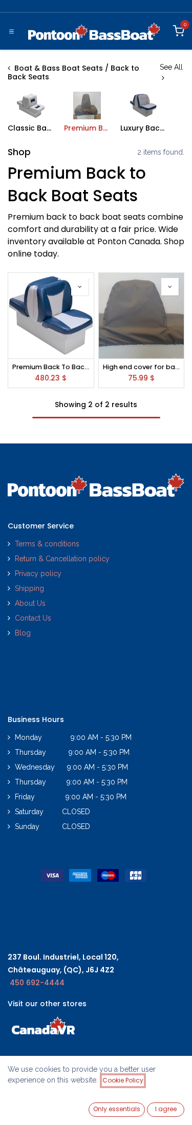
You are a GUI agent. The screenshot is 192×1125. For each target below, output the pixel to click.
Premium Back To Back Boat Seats (51, 367)
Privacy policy (39, 573)
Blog (23, 633)
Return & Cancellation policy (62, 559)
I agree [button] (166, 1109)
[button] (80, 286)
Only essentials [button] (116, 1109)
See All (171, 67)
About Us (30, 603)
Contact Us (33, 618)
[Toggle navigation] (11, 31)
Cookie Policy (122, 1080)
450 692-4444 (37, 983)
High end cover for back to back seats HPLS (141, 367)
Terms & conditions (47, 544)
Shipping (29, 588)
